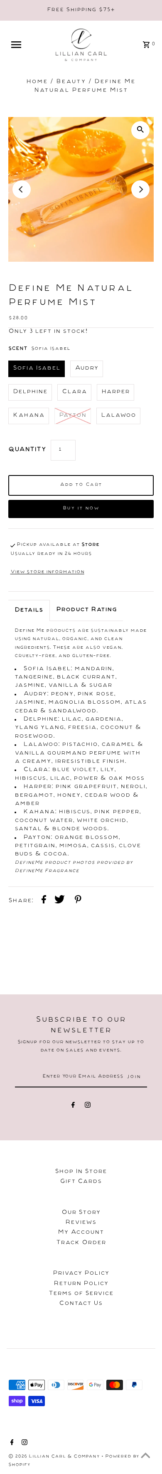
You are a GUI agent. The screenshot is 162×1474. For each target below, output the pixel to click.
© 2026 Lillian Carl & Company (54, 1457)
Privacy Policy (81, 1274)
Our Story (81, 1213)
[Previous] (21, 189)
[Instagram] (88, 1106)
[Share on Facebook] (44, 900)
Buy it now (81, 508)
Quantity (27, 450)
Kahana (28, 416)
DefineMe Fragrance (47, 871)
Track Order (81, 1243)
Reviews (80, 1223)
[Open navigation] (20, 44)
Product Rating (86, 610)
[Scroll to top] (145, 1457)
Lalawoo (118, 416)
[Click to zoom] (140, 130)
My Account (81, 1233)
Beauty (71, 82)
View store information (47, 572)
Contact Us (81, 1304)
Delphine (30, 392)
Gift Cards (81, 1182)
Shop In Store (81, 1172)
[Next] (140, 189)
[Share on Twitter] (59, 900)
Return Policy (81, 1284)
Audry (86, 369)
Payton (72, 416)
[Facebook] (73, 1106)
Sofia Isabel (36, 369)
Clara (74, 392)
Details (29, 610)
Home (37, 82)
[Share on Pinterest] (78, 900)
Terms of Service (81, 1294)
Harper (115, 392)
